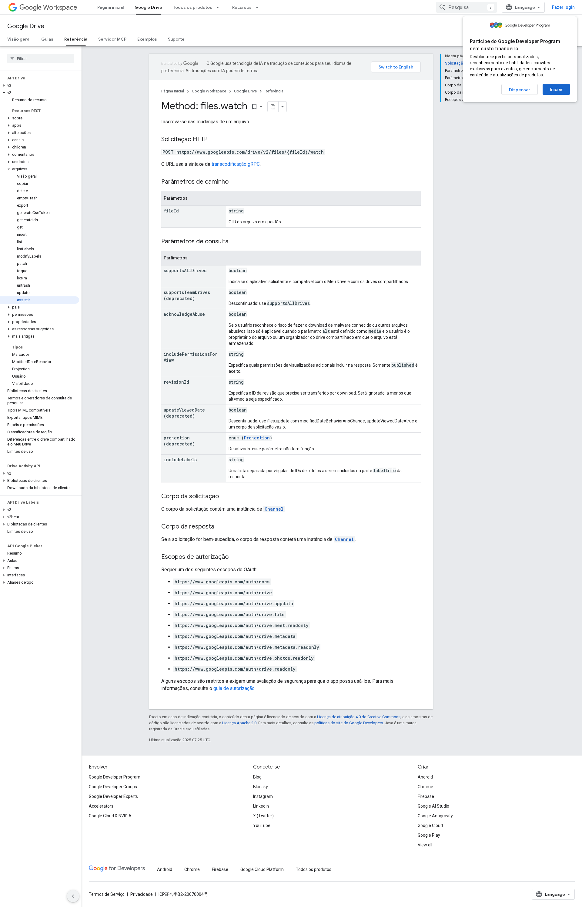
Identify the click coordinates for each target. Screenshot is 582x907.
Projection (257, 438)
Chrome (425, 786)
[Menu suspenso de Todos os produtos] (219, 7)
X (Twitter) (263, 815)
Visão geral (18, 39)
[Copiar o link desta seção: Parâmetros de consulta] (235, 241)
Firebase (426, 796)
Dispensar (519, 89)
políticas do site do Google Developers (348, 723)
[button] (39, 85)
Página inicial (110, 7)
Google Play (429, 835)
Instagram (263, 796)
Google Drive (148, 7)
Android (425, 777)
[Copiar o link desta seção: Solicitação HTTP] (214, 139)
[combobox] (466, 7)
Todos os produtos (192, 7)
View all (425, 844)
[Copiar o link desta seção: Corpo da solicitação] (225, 496)
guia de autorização (234, 688)
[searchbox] (40, 58)
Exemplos (147, 39)
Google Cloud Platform (262, 869)
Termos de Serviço (107, 894)
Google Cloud (430, 825)
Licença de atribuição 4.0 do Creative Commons (358, 717)
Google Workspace (209, 91)
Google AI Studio (433, 806)
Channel (274, 509)
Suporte (176, 39)
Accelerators (101, 806)
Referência (75, 39)
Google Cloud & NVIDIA (110, 815)
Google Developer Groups (113, 786)
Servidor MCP (112, 39)
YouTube (261, 825)
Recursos (242, 7)
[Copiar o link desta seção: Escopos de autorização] (235, 557)
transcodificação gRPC (236, 164)
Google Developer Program (114, 777)
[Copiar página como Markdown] (273, 107)
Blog (257, 777)
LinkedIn (261, 806)
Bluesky (260, 786)
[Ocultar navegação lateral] (73, 896)
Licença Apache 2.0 (239, 723)
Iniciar (556, 89)
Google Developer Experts (113, 796)
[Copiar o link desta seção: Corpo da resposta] (220, 527)
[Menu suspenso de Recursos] (259, 7)
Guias (47, 39)
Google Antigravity (435, 815)
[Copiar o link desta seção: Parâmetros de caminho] (235, 182)
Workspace (60, 7)
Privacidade (141, 894)
